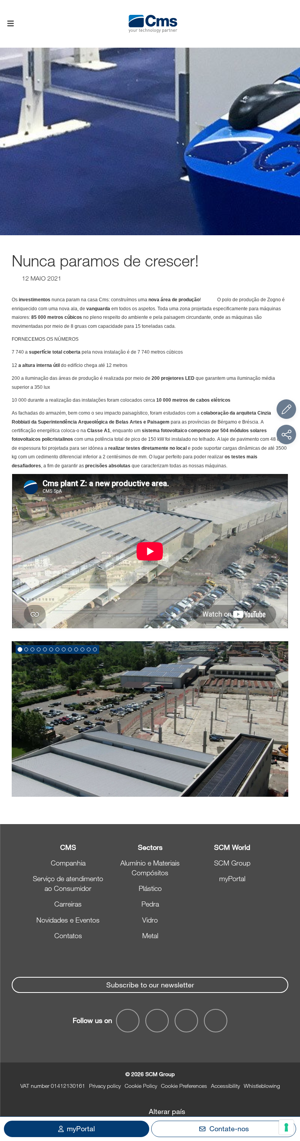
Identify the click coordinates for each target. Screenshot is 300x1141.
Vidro (150, 920)
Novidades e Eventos (68, 920)
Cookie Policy (141, 1085)
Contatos (68, 935)
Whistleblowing (262, 1085)
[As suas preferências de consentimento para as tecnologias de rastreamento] (286, 1127)
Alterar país (167, 1111)
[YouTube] (127, 1020)
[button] (20, 649)
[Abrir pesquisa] (289, 24)
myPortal (232, 878)
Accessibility (225, 1085)
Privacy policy (105, 1085)
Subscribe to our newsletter (150, 984)
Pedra (150, 904)
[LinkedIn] (157, 1020)
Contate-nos (229, 1128)
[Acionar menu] (10, 23)
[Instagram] (215, 1020)
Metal (150, 935)
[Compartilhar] (286, 434)
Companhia (68, 862)
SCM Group (232, 862)
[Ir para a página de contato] (286, 409)
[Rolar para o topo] (286, 1092)
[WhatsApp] (186, 1020)
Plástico (150, 888)
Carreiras (68, 904)
